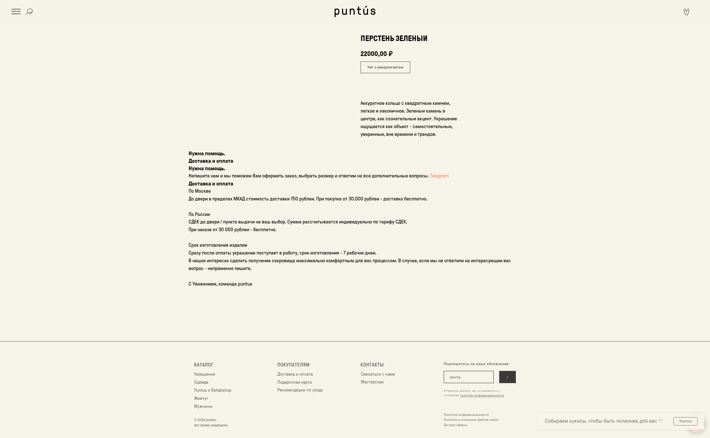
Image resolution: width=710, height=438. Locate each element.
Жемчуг (201, 398)
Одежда (201, 382)
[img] (355, 11)
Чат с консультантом (385, 67)
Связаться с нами (378, 374)
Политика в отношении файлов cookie (471, 419)
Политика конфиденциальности (466, 414)
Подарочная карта (294, 382)
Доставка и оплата (295, 374)
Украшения (204, 374)
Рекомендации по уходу (300, 390)
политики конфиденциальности (482, 395)
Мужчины (203, 406)
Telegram (439, 176)
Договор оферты (455, 425)
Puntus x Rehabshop (212, 390)
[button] (16, 11)
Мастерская (372, 382)
